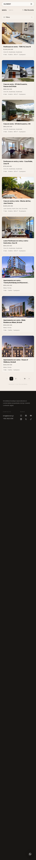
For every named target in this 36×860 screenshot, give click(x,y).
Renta (11, 10)
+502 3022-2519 (8, 418)
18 (24, 378)
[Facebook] (26, 415)
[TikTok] (31, 419)
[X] (26, 419)
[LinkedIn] (21, 419)
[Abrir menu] (31, 4)
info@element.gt (8, 416)
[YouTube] (31, 415)
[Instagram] (21, 415)
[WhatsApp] (30, 854)
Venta (4, 10)
